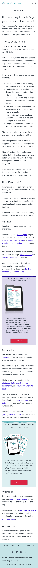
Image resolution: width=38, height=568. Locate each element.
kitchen (28, 269)
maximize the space (27, 510)
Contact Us (29, 545)
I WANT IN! (18, 341)
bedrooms (6, 272)
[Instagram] (21, 552)
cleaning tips (22, 235)
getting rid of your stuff (12, 414)
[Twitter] (25, 552)
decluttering (7, 357)
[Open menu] (32, 3)
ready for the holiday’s (11, 257)
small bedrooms (8, 519)
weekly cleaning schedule (13, 240)
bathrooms (19, 272)
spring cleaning (26, 255)
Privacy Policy (10, 545)
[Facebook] (17, 552)
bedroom (24, 400)
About (20, 545)
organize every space (18, 499)
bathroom (6, 403)
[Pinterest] (12, 552)
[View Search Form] (35, 3)
